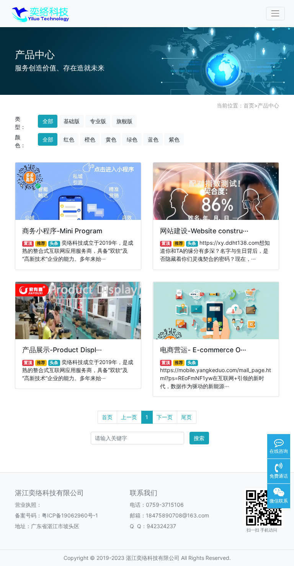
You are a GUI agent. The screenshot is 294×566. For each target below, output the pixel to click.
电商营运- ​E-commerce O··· (203, 350)
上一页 (129, 417)
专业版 (98, 121)
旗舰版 (124, 121)
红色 (69, 139)
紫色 (174, 139)
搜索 (199, 438)
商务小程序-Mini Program (62, 231)
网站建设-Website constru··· (204, 231)
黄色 (111, 139)
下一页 (165, 417)
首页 (248, 105)
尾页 (186, 417)
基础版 (72, 121)
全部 (47, 121)
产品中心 (268, 105)
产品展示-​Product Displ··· (62, 350)
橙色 (90, 139)
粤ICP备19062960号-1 (70, 515)
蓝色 (153, 139)
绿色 (132, 139)
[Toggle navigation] (275, 13)
